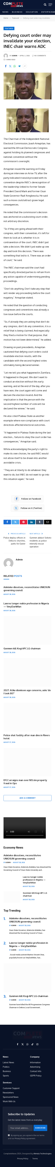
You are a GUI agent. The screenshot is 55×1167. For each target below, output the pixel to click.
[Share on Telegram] (19, 66)
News (6, 12)
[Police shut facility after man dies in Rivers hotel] (27, 717)
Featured (9, 28)
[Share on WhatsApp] (15, 66)
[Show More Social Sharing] (24, 66)
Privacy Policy (20, 1138)
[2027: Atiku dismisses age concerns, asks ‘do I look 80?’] (27, 672)
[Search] (45, 4)
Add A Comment (27, 798)
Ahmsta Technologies (42, 1153)
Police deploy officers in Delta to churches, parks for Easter (14, 540)
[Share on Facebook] (6, 66)
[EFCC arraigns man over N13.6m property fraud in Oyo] (27, 762)
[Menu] (50, 4)
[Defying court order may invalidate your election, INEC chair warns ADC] (27, 86)
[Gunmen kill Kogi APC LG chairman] (27, 630)
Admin (14, 56)
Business (17, 12)
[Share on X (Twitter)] (10, 66)
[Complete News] (13, 4)
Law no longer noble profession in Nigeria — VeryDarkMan (34, 880)
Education (32, 12)
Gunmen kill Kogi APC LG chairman (22, 648)
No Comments (40, 56)
